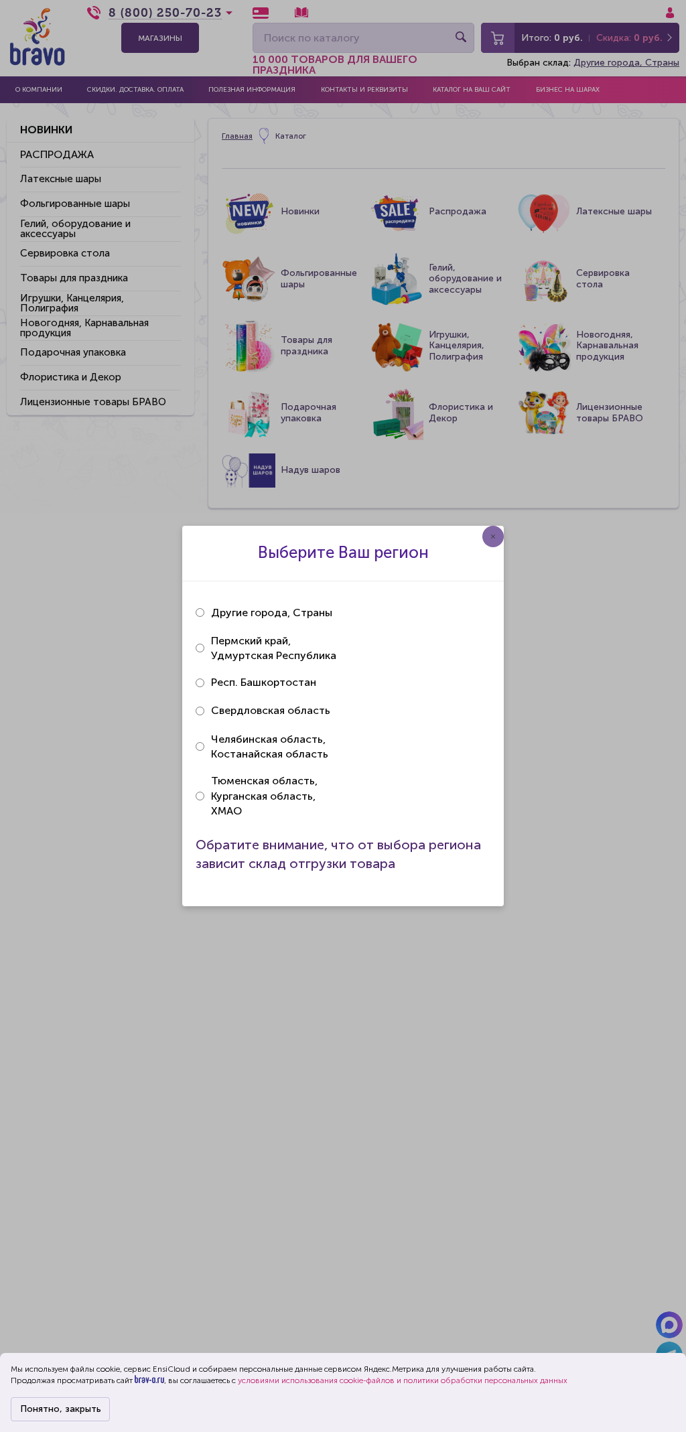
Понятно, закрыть (60, 1409)
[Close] (493, 536)
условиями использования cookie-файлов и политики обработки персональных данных (402, 1380)
